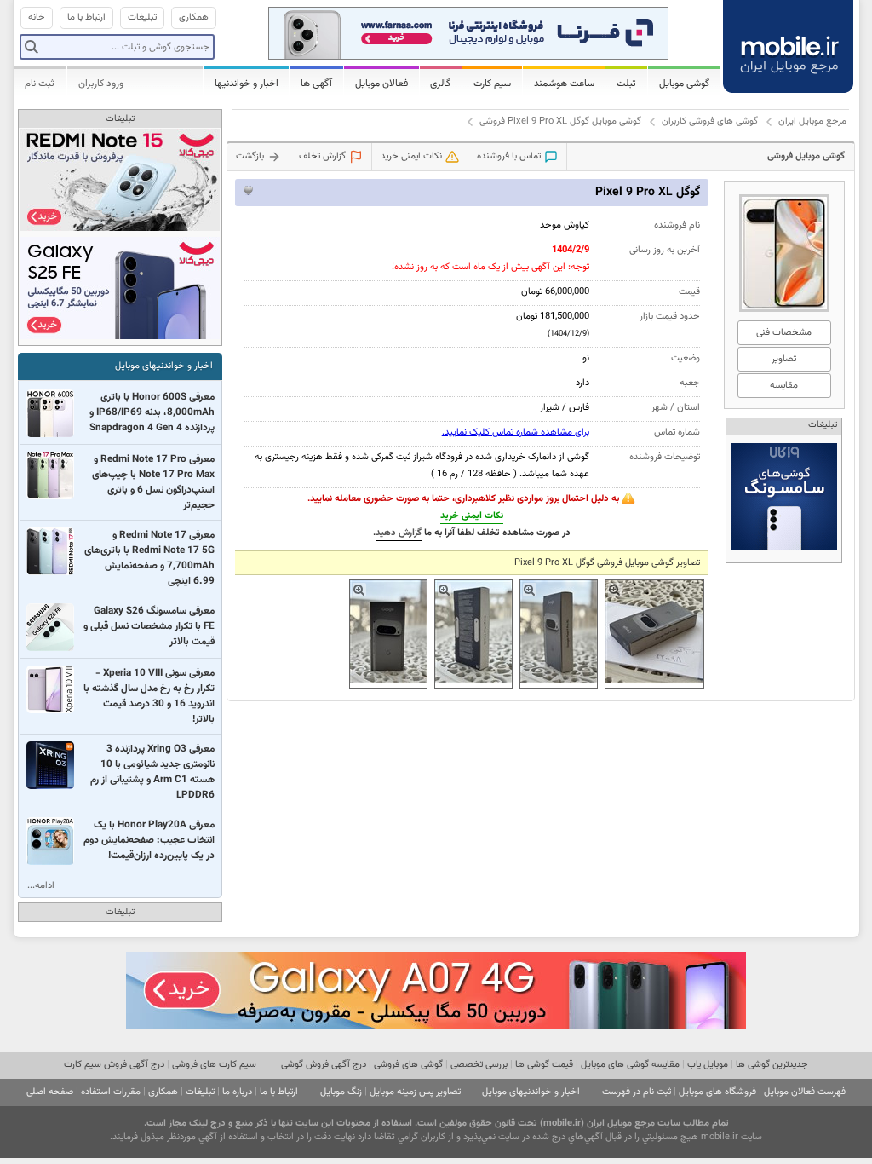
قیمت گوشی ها (544, 1064)
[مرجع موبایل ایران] (789, 44)
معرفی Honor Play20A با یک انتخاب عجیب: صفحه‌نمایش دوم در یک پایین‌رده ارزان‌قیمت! (149, 840)
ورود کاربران (100, 83)
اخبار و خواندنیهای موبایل (164, 366)
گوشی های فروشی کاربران (710, 121)
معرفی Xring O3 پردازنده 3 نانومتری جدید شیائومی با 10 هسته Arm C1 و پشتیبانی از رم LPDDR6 (152, 772)
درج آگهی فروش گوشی (323, 1064)
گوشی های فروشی (408, 1064)
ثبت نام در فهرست (636, 1092)
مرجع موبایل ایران (812, 121)
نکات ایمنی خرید (471, 516)
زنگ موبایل (341, 1092)
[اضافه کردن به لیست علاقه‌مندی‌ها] (248, 190)
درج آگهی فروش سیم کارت (114, 1064)
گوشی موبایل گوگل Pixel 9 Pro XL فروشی (560, 121)
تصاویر (784, 359)
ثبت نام (39, 83)
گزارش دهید (399, 533)
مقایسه (784, 385)
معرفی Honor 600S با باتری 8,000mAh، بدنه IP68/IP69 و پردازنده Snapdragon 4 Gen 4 (152, 412)
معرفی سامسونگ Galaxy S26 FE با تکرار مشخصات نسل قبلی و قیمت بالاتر (149, 626)
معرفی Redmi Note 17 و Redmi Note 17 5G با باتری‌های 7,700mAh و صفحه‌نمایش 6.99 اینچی (149, 558)
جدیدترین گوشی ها (772, 1064)
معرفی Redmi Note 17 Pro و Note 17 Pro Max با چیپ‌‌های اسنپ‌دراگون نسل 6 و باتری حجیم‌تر (153, 482)
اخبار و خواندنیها (246, 83)
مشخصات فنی (784, 333)
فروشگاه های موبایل (717, 1092)
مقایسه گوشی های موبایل (630, 1064)
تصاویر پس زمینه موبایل (415, 1092)
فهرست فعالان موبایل (805, 1092)
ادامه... (40, 886)
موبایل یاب (707, 1064)
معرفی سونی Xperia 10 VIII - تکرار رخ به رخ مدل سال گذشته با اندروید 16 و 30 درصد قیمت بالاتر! (149, 696)
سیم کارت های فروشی (214, 1064)
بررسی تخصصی (479, 1064)
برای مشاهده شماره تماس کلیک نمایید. (515, 432)
